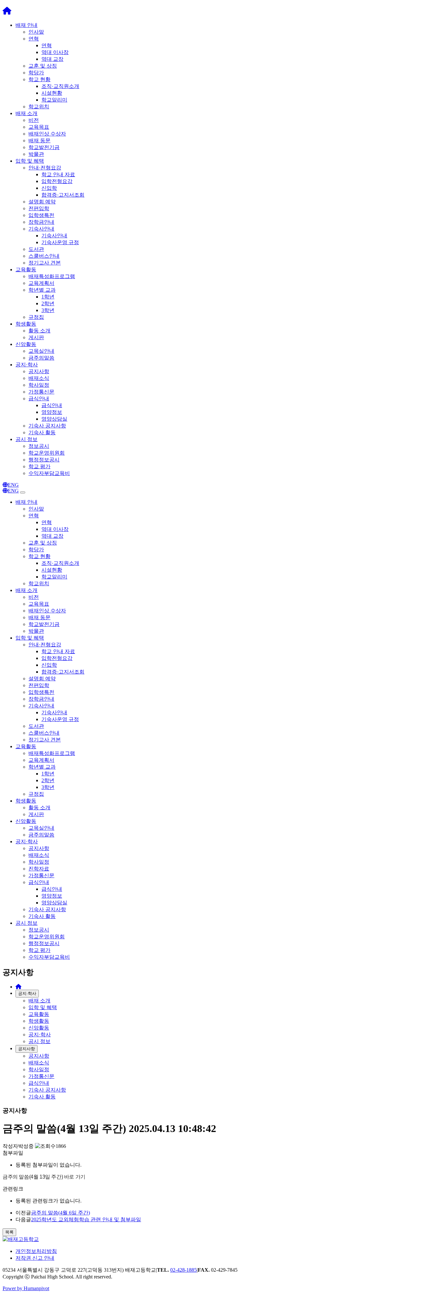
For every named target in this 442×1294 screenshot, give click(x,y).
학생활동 (26, 324)
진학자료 (38, 868)
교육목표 (38, 127)
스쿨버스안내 (44, 256)
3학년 (47, 310)
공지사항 (38, 371)
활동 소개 (39, 330)
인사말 (36, 32)
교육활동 (26, 269)
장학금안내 (41, 222)
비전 (33, 120)
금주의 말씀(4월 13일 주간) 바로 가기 (44, 1177)
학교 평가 (39, 466)
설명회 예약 (42, 201)
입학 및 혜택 (30, 161)
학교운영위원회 (46, 453)
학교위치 (38, 106)
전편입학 (38, 208)
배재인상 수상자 (47, 133)
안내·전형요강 (44, 167)
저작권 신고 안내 (35, 1258)
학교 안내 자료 (58, 174)
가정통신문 (41, 391)
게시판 (36, 337)
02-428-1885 (183, 1270)
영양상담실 (54, 419)
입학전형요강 (56, 181)
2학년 (47, 303)
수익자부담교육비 (49, 473)
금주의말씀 (41, 358)
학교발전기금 (44, 147)
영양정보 (51, 412)
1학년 (47, 296)
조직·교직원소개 (60, 86)
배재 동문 (39, 140)
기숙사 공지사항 (47, 425)
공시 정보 (27, 439)
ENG (13, 485)
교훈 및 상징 (42, 66)
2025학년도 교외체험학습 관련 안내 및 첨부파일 (86, 1219)
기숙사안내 (41, 229)
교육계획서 (41, 283)
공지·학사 (27, 364)
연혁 (33, 38)
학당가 (36, 72)
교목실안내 (41, 351)
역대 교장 (52, 59)
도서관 (36, 249)
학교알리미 (54, 99)
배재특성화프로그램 (51, 276)
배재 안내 (27, 25)
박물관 (36, 154)
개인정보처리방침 (36, 1251)
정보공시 (38, 446)
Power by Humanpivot (26, 1288)
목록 (9, 1232)
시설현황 (51, 93)
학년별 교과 (42, 290)
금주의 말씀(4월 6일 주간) (60, 1212)
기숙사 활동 (42, 432)
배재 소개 (27, 113)
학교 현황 (39, 79)
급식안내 (38, 398)
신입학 (49, 188)
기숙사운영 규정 (60, 242)
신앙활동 (26, 344)
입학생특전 (41, 215)
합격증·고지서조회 (62, 195)
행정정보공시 (44, 459)
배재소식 (38, 378)
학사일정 (38, 385)
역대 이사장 (55, 52)
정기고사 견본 (44, 262)
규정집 (36, 317)
